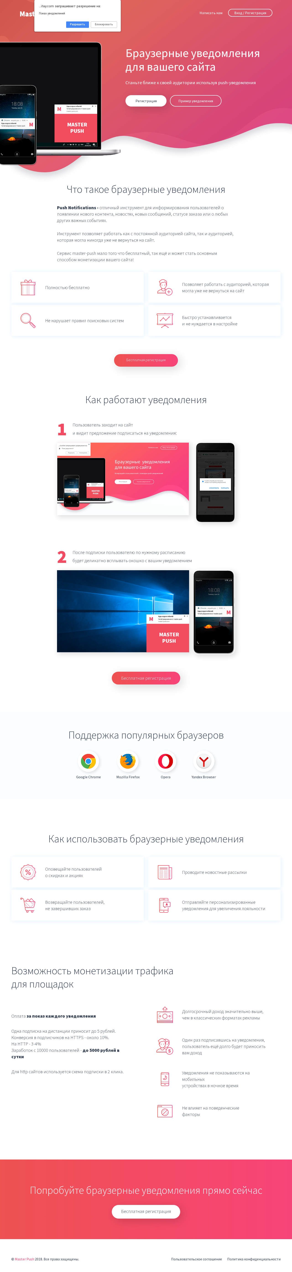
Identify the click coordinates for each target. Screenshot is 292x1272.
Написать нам (211, 12)
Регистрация (146, 101)
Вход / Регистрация (250, 12)
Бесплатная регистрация (146, 360)
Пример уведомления (195, 101)
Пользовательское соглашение (196, 1259)
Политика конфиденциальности (254, 1259)
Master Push (24, 1259)
